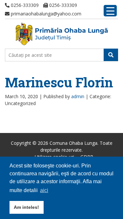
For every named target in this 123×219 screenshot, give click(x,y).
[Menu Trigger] (110, 10)
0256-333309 (24, 5)
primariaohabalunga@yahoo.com (45, 14)
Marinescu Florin (59, 82)
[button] (111, 55)
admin (77, 96)
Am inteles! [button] (26, 207)
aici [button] (44, 190)
